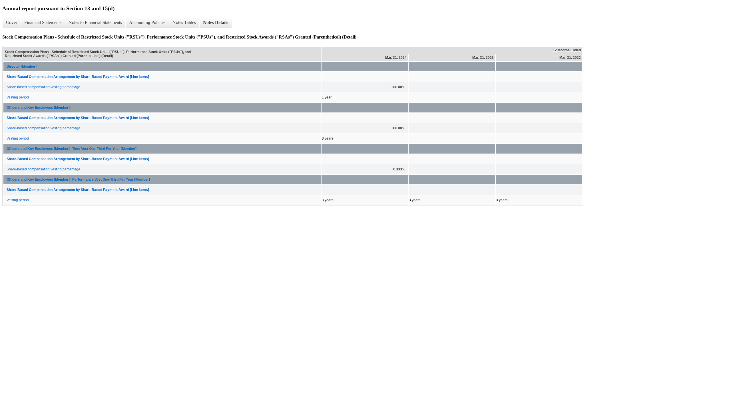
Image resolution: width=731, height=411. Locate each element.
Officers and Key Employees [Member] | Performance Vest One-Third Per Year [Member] (78, 179)
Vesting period (18, 97)
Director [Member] (22, 66)
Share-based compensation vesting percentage (43, 87)
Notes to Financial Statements (95, 22)
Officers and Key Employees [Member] (38, 107)
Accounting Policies (147, 22)
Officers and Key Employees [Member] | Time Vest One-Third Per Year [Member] (71, 148)
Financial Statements (42, 22)
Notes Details (215, 22)
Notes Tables (184, 22)
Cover (11, 22)
